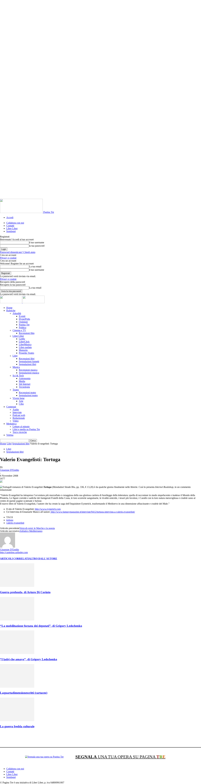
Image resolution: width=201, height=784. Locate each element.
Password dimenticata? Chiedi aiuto (17, 252)
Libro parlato (25, 347)
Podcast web (19, 415)
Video (16, 421)
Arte (21, 401)
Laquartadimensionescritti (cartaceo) (23, 692)
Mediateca (11, 423)
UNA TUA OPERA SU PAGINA (120, 756)
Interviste (17, 412)
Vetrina (9, 435)
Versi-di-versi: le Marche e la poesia (37, 528)
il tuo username (36, 242)
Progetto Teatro (26, 353)
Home (9, 307)
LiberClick (24, 341)
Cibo (21, 404)
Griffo (22, 338)
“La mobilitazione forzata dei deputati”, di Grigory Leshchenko (41, 625)
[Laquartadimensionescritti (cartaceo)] (17, 686)
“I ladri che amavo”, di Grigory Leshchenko (28, 659)
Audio (16, 409)
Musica (16, 367)
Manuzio (23, 350)
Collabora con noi (15, 222)
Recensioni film (26, 333)
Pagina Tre (24, 324)
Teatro (16, 389)
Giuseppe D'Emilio (9, 470)
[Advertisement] (57, 738)
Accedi (9, 217)
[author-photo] (7, 546)
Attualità (17, 313)
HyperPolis (24, 319)
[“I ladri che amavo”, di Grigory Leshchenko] (17, 653)
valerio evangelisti (15, 523)
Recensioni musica (28, 370)
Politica (22, 327)
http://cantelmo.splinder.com (14, 552)
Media (22, 381)
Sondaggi (11, 231)
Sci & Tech (18, 375)
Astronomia (24, 378)
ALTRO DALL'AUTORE (43, 558)
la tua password (36, 245)
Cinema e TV (19, 330)
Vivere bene (18, 398)
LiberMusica (25, 344)
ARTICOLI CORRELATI (14, 558)
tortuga (9, 520)
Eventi (22, 316)
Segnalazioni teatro (28, 395)
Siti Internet (24, 384)
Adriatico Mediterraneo (30, 531)
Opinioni (23, 321)
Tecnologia (24, 387)
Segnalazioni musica (29, 372)
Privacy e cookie (8, 258)
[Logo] (11, 302)
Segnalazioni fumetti (29, 361)
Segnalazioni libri (27, 364)
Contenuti (11, 406)
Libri (15, 355)
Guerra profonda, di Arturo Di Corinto (25, 592)
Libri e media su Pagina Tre (26, 429)
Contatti (10, 225)
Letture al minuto (21, 426)
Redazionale (19, 418)
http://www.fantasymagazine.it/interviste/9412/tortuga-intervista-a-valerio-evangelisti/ (92, 512)
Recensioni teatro (27, 392)
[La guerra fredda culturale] (17, 720)
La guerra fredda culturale (17, 726)
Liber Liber (12, 228)
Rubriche (10, 310)
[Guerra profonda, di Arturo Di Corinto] (17, 586)
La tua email (35, 266)
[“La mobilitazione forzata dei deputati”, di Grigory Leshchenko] (17, 619)
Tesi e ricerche (20, 432)
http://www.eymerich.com (48, 509)
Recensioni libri (26, 358)
